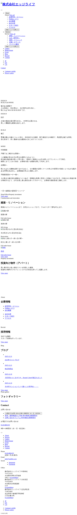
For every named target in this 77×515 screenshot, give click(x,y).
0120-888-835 (5, 425)
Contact (7, 57)
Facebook (12, 464)
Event (7, 52)
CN (6, 64)
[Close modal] (1, 432)
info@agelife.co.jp (11, 459)
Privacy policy (9, 73)
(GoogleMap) (14, 477)
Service (8, 32)
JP (5, 61)
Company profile (10, 71)
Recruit (7, 56)
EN (6, 63)
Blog (6, 54)
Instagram (12, 462)
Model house (9, 50)
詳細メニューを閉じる (12, 29)
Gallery (7, 48)
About (7, 13)
